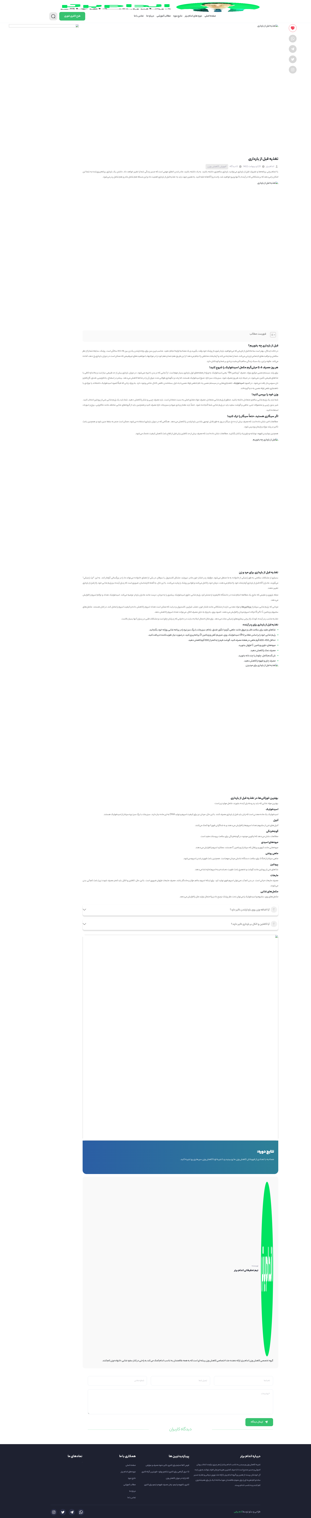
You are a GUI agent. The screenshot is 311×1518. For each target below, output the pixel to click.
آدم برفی (238, 1512)
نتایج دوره (177, 16)
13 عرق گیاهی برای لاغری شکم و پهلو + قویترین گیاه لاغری (165, 1472)
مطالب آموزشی (164, 16)
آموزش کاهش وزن (216, 167)
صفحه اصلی (210, 16)
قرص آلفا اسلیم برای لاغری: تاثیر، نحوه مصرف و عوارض (167, 1465)
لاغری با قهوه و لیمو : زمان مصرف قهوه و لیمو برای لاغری (166, 1484)
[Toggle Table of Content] (271, 335)
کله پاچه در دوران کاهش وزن (177, 1478)
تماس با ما (139, 16)
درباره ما (150, 16)
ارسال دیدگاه (257, 1422)
